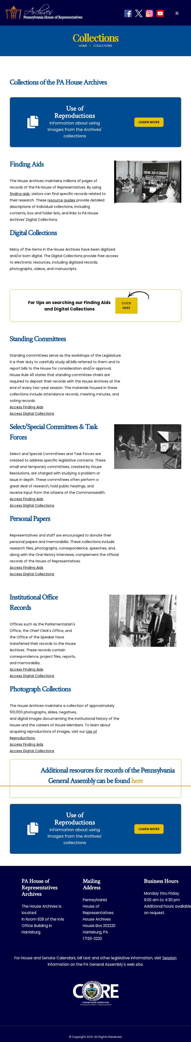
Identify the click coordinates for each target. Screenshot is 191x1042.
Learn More (149, 122)
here (137, 781)
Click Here (130, 305)
